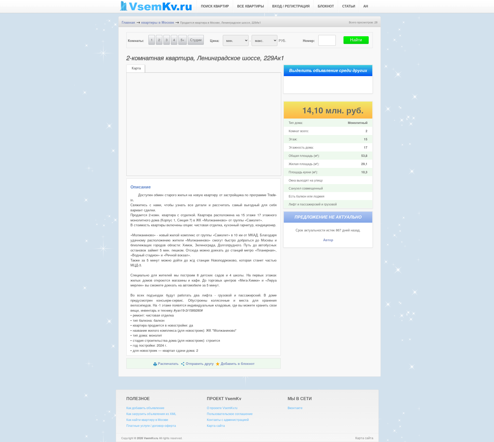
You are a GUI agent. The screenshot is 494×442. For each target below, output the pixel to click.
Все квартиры (250, 6)
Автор (328, 240)
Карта (136, 68)
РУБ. (282, 40)
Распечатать (168, 364)
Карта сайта (216, 426)
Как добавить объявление (145, 408)
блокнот (326, 6)
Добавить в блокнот (237, 364)
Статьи (348, 6)
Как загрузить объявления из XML (151, 414)
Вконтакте (295, 408)
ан (365, 6)
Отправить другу (200, 364)
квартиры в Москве (157, 22)
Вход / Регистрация (291, 6)
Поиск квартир (215, 6)
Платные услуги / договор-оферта (151, 426)
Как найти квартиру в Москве (147, 420)
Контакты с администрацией (228, 420)
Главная (128, 22)
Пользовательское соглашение (230, 414)
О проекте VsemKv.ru (222, 408)
